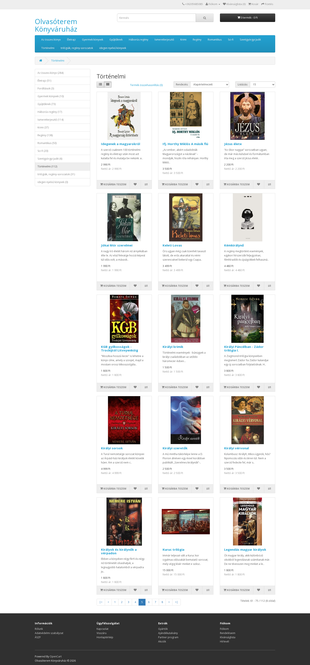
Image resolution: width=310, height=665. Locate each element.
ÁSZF (38, 637)
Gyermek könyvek (92, 39)
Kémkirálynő (234, 245)
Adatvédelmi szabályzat (49, 633)
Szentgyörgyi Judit (250, 39)
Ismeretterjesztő (164, 39)
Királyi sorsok (112, 448)
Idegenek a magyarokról (120, 144)
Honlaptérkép (105, 637)
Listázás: (243, 84)
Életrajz (71, 39)
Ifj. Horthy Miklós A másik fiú (185, 144)
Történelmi (47, 48)
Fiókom (224, 629)
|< (100, 602)
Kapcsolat (102, 629)
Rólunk (39, 629)
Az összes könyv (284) (50, 73)
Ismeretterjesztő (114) (50, 119)
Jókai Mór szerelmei (116, 245)
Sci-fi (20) (43, 151)
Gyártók (163, 629)
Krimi (183, 39)
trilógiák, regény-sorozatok (77, 48)
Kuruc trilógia (173, 549)
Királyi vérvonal (236, 448)
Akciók (162, 641)
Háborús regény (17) (50, 112)
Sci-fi (230, 39)
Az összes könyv (51, 39)
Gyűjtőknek (116, 39)
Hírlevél (224, 641)
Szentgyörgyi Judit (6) (50, 158)
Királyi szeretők (175, 448)
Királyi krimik (173, 347)
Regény (197, 39)
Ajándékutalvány (168, 633)
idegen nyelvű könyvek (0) (53, 182)
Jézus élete (233, 144)
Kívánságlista (227, 637)
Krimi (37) (43, 127)
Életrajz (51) (44, 80)
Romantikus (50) (47, 143)
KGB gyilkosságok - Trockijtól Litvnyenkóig (119, 348)
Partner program (168, 637)
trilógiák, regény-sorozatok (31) (56, 174)
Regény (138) (45, 135)
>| (176, 602)
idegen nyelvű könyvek (112, 48)
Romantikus (215, 39)
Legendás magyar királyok (245, 549)
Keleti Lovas (172, 245)
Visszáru (101, 633)
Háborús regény (138, 39)
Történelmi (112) (47, 166)
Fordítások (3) (46, 88)
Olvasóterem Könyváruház (56, 25)
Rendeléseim (227, 633)
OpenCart (56, 656)
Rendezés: (182, 84)
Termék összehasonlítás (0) (146, 85)
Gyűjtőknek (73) (47, 104)
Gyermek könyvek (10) (51, 96)
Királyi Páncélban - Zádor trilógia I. (244, 348)
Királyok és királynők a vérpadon (119, 551)
